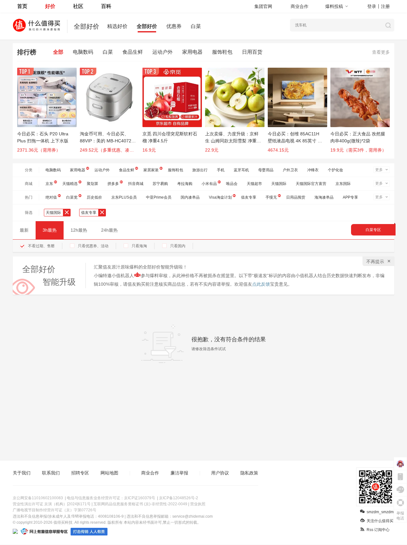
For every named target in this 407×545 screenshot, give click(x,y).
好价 (50, 6)
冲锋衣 (313, 170)
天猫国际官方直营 (311, 183)
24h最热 (109, 230)
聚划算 (92, 183)
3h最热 (50, 230)
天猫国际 (278, 183)
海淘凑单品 (324, 197)
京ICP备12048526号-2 (178, 498)
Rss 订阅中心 (378, 530)
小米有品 (209, 183)
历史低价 (94, 197)
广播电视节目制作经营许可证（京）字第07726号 (54, 510)
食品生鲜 (132, 52)
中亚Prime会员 (158, 197)
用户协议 (220, 472)
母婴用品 (265, 170)
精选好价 (117, 26)
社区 (78, 6)
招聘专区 (80, 472)
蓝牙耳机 (241, 170)
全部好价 (147, 26)
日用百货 (252, 52)
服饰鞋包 (222, 52)
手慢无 (271, 197)
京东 (49, 183)
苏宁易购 (160, 183)
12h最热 (79, 230)
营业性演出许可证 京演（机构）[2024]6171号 (52, 504)
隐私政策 (249, 472)
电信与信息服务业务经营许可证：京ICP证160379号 (111, 498)
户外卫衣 (290, 170)
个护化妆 (335, 170)
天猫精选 (70, 183)
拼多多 (113, 183)
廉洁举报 (179, 472)
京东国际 (343, 183)
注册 (385, 6)
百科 (106, 6)
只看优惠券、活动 (93, 246)
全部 (58, 52)
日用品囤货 (295, 197)
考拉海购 (184, 183)
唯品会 (232, 183)
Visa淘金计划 (220, 197)
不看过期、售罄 (41, 246)
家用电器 (192, 52)
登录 (371, 6)
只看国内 (177, 246)
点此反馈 (261, 284)
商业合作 (299, 6)
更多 (379, 169)
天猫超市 (254, 183)
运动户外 (162, 52)
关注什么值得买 (380, 521)
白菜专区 (373, 230)
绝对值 (51, 197)
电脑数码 (83, 52)
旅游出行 (200, 170)
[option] (48, 113)
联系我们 (51, 472)
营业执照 (197, 504)
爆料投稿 (334, 6)
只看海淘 (139, 246)
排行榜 (26, 52)
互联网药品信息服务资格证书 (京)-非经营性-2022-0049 (140, 504)
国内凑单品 (190, 197)
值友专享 (248, 197)
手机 (220, 170)
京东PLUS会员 (124, 197)
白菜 (196, 26)
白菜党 (72, 197)
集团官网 (263, 6)
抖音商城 (135, 183)
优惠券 (174, 26)
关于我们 (22, 472)
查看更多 (381, 52)
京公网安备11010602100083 (38, 498)
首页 (22, 6)
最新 (24, 230)
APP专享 (350, 197)
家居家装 (151, 170)
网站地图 (109, 472)
